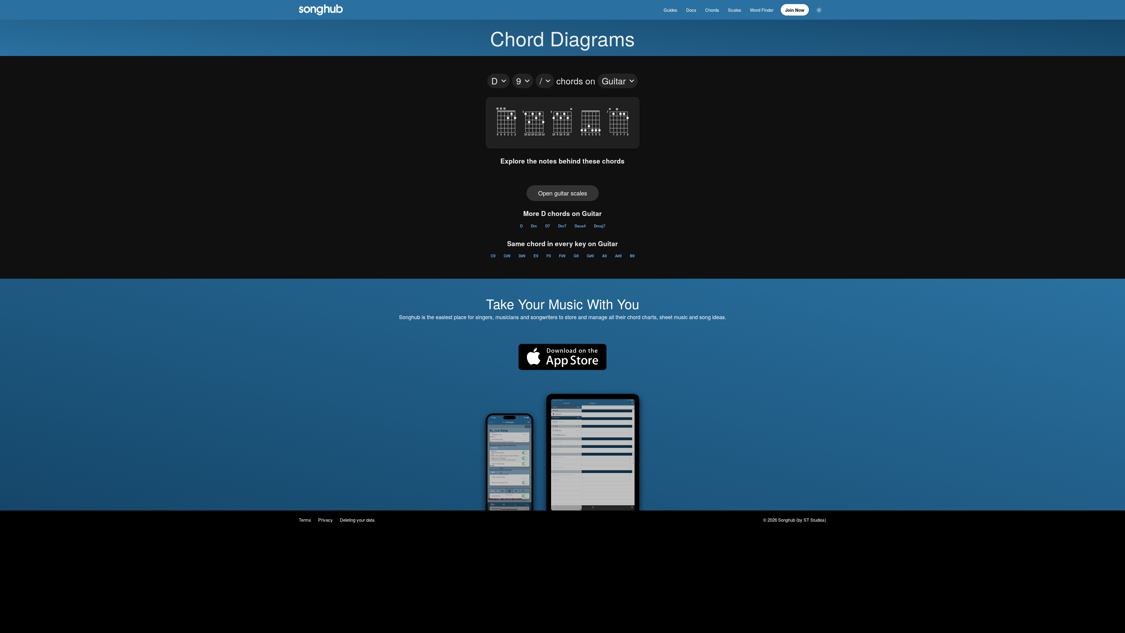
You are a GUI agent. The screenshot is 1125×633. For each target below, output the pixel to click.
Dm (534, 226)
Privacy (326, 520)
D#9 (522, 255)
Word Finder (761, 10)
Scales (734, 10)
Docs (691, 10)
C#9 (507, 255)
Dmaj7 (599, 226)
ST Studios (814, 520)
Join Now (794, 10)
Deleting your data (357, 520)
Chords (712, 10)
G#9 (590, 255)
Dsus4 (580, 226)
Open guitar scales (562, 193)
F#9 (562, 255)
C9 (493, 255)
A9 (604, 255)
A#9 (618, 255)
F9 (548, 255)
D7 (547, 226)
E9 (535, 255)
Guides (670, 10)
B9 (632, 255)
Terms (305, 520)
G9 (576, 255)
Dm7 (562, 226)
